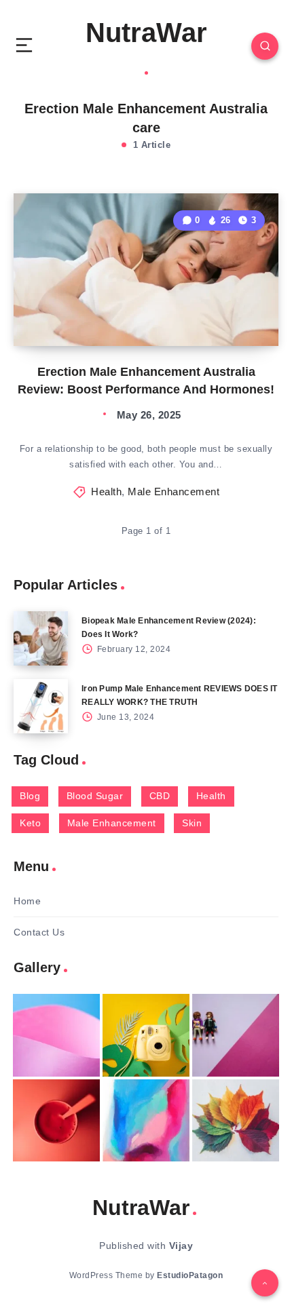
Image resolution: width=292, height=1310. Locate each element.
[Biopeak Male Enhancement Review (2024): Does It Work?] (41, 638)
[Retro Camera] (146, 1035)
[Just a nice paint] (146, 1120)
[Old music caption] (235, 1035)
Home (27, 900)
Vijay (181, 1245)
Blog (30, 795)
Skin (192, 822)
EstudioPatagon (190, 1275)
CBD (159, 795)
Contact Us (39, 932)
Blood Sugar (95, 795)
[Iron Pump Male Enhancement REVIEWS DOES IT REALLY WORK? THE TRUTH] (41, 706)
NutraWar (146, 32)
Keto (30, 822)
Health (106, 491)
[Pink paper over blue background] (56, 1035)
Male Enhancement (173, 491)
